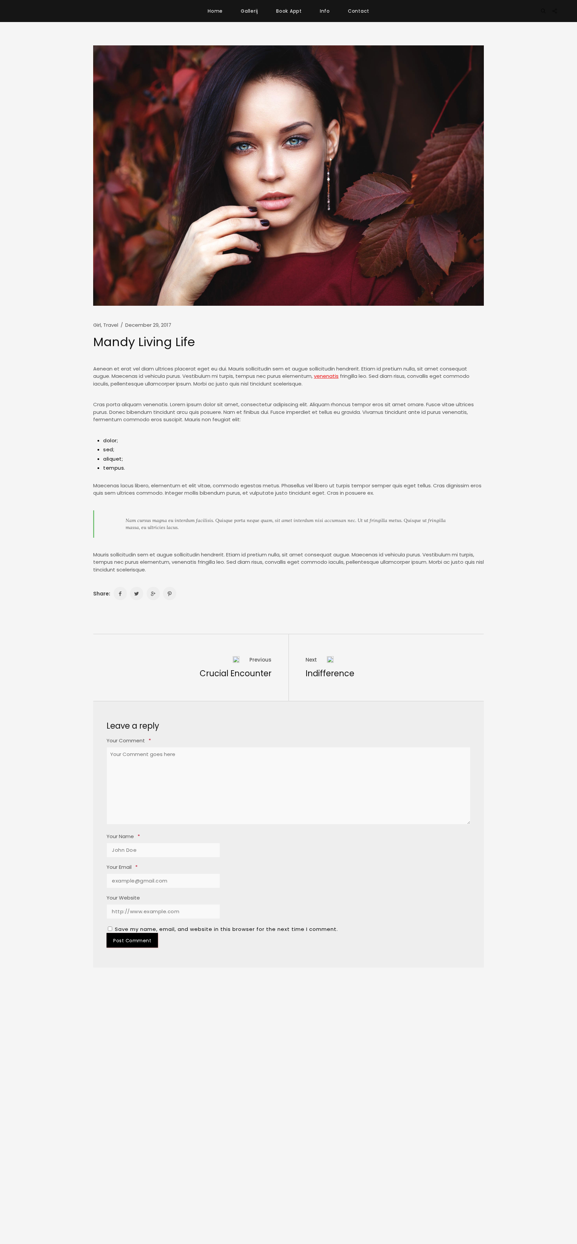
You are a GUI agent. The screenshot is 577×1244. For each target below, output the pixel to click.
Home (215, 11)
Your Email (122, 867)
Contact (358, 11)
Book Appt (289, 11)
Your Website (123, 898)
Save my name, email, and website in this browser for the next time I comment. (226, 929)
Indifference (330, 673)
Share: (101, 593)
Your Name (123, 836)
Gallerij (249, 11)
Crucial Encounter (235, 673)
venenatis (326, 376)
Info (325, 11)
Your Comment (129, 741)
